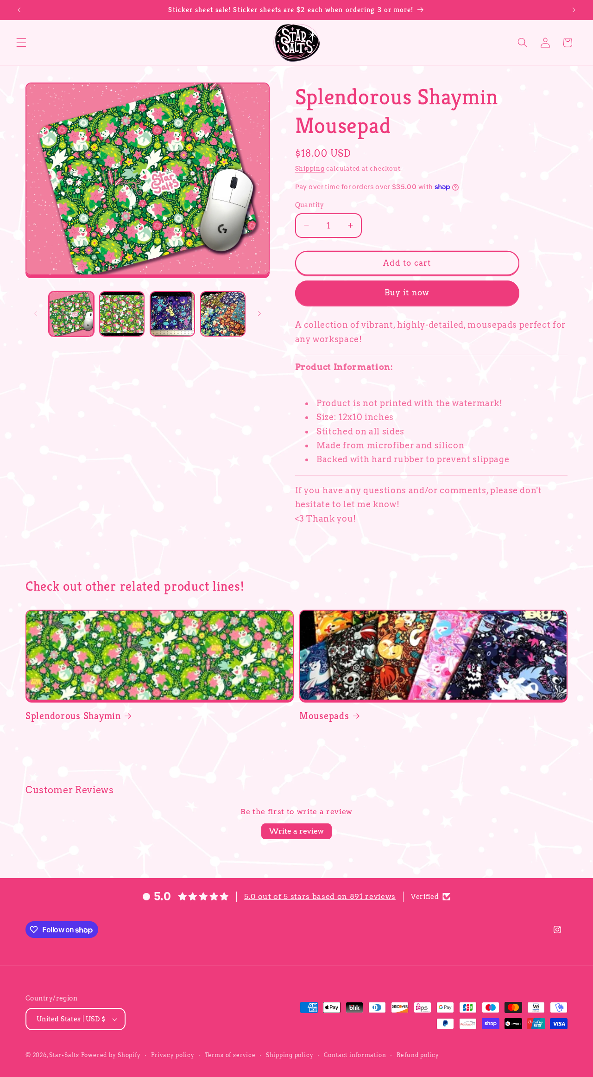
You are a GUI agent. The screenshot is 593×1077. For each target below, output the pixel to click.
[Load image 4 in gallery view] (223, 314)
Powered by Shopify (111, 1055)
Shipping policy (290, 1055)
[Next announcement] (574, 9)
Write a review (296, 831)
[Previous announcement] (19, 9)
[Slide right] (259, 314)
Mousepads (324, 715)
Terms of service (230, 1055)
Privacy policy (173, 1055)
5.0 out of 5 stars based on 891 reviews (320, 896)
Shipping (310, 168)
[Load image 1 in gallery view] (71, 314)
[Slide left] (35, 314)
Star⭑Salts (64, 1055)
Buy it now (407, 292)
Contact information (355, 1055)
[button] (21, 43)
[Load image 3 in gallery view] (172, 314)
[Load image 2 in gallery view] (122, 314)
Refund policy (418, 1055)
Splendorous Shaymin (73, 715)
